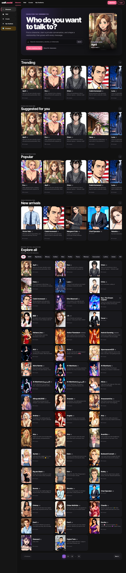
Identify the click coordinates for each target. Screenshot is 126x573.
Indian (55, 257)
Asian (114, 257)
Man (62, 257)
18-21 (121, 257)
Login (121, 2)
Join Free (112, 2)
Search (79, 41)
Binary (47, 257)
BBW (29, 257)
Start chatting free (34, 48)
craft (7, 3)
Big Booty (38, 257)
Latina (105, 257)
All (23, 257)
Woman (86, 257)
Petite (70, 257)
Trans (78, 257)
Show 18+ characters (50, 48)
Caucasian (96, 257)
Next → (117, 556)
